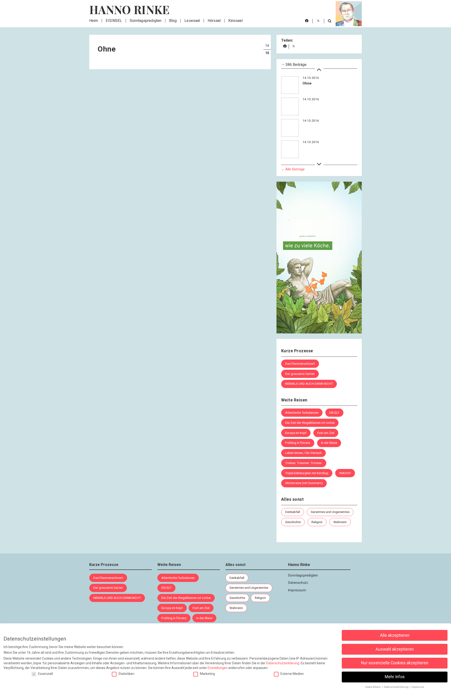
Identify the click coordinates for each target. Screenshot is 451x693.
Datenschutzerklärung (282, 663)
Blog (173, 20)
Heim (93, 20)
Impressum (297, 590)
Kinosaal (235, 20)
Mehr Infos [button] (395, 676)
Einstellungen (218, 668)
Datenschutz (298, 583)
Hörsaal (214, 20)
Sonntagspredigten (145, 20)
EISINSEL (114, 20)
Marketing (207, 674)
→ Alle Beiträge (293, 169)
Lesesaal (192, 20)
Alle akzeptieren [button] (394, 635)
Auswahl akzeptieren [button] (395, 649)
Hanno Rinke (129, 9)
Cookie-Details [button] (373, 687)
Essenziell (45, 674)
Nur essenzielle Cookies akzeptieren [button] (394, 663)
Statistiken (126, 674)
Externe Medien (292, 674)
